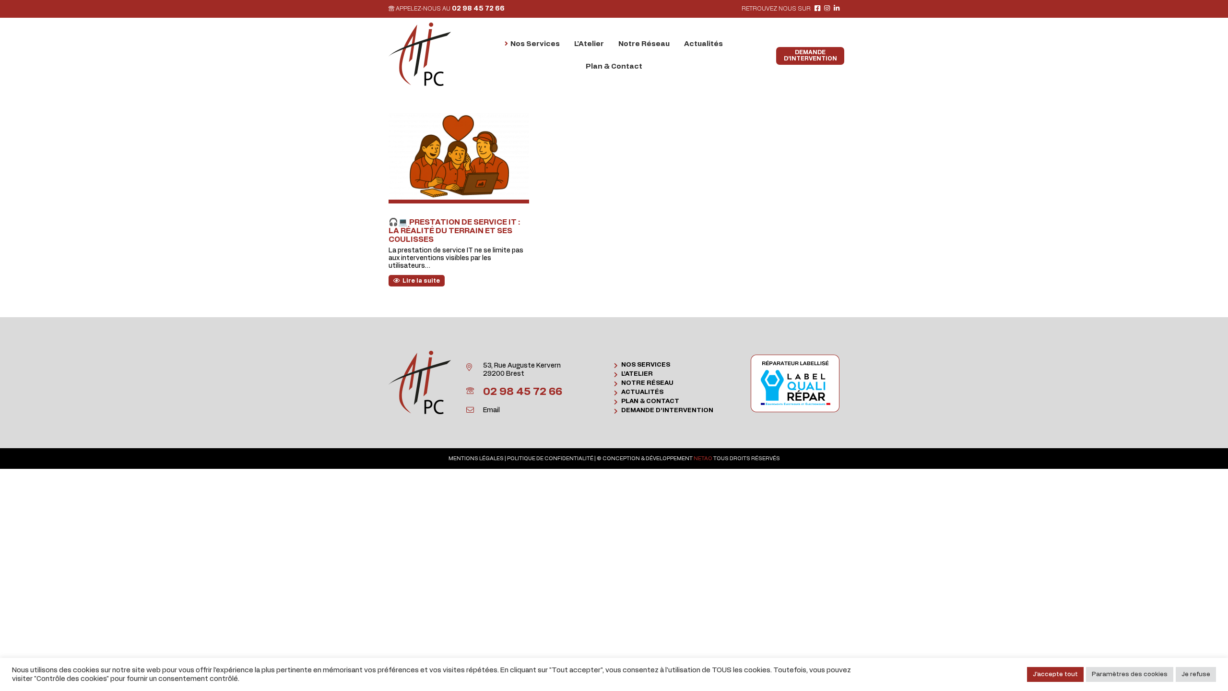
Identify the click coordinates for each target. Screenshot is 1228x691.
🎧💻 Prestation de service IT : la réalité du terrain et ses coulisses (454, 230)
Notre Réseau (647, 383)
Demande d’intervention (667, 410)
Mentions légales (476, 458)
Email (491, 410)
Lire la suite (421, 281)
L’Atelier (637, 374)
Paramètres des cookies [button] (1130, 674)
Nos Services (645, 365)
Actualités (642, 392)
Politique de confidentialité (550, 458)
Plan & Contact (650, 401)
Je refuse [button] (1195, 674)
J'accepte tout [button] (1055, 674)
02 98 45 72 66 (478, 8)
